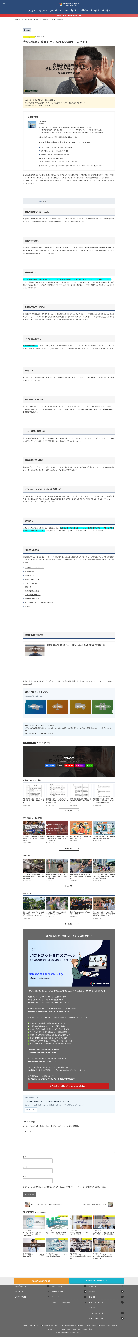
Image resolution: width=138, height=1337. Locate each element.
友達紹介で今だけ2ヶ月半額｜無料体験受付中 (69, 15)
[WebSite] (43, 166)
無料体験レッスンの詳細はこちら (37, 105)
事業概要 (24, 1325)
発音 (47, 743)
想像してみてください (32, 579)
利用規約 (91, 1187)
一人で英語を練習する (32, 595)
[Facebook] (60, 166)
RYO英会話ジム (65, 1333)
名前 (24, 1157)
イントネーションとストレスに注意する (39, 602)
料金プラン (92, 1286)
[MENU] (3, 2)
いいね (28, 30)
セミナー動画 (19, 1291)
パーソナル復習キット (96, 1318)
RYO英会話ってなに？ (22, 1286)
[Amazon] (98, 166)
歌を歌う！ (29, 606)
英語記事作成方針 (88, 1329)
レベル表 (92, 1308)
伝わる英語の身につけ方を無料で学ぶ (38, 733)
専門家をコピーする (32, 591)
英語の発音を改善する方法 (34, 568)
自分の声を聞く (30, 571)
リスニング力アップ (33, 19)
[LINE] (89, 765)
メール (25, 1167)
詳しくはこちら (31, 1109)
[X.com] (51, 166)
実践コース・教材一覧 (96, 1302)
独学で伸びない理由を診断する (96, 1281)
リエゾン (41, 743)
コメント (27, 1131)
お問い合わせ (76, 1329)
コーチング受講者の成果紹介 (68, 1325)
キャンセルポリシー (91, 1325)
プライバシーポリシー (75, 1187)
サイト (25, 1177)
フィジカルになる (31, 583)
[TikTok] (89, 166)
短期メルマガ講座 (20, 1297)
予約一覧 (92, 1297)
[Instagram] (70, 166)
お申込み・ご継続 (57, 1291)
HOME (18, 19)
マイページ (55, 1297)
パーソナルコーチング (96, 1313)
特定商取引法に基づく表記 (49, 1325)
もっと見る (68, 811)
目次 (42, 201)
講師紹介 (92, 1291)
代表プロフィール (35, 1325)
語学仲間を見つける (32, 598)
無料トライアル (57, 1286)
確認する (28, 587)
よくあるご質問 (65, 1329)
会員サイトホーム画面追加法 (61, 1302)
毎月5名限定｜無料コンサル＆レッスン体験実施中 (68, 1086)
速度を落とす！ (30, 575)
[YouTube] (81, 166)
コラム (24, 19)
